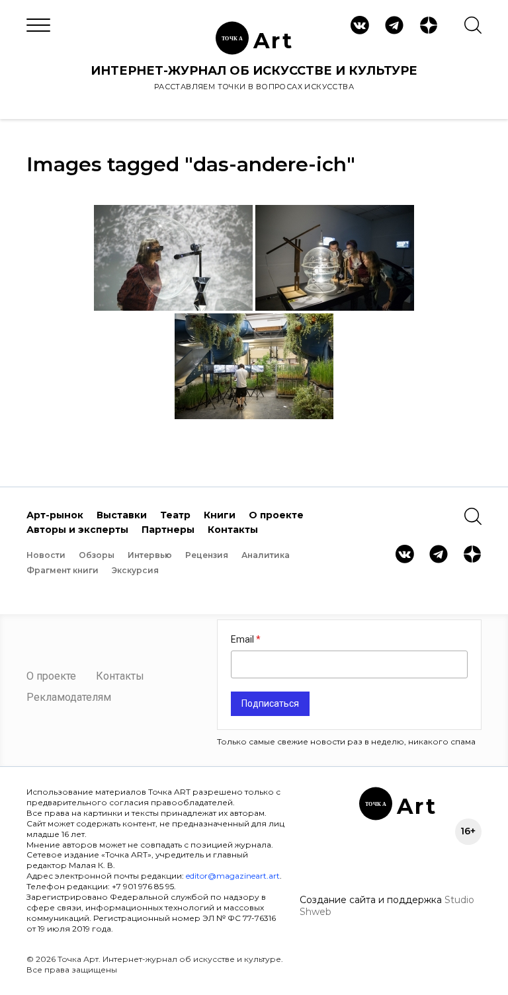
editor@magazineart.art (233, 876)
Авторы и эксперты (77, 530)
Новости (45, 555)
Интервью (150, 555)
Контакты (233, 530)
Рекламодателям (68, 697)
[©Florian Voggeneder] (173, 258)
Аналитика (265, 555)
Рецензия (206, 555)
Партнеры (168, 530)
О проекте (276, 515)
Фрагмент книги (62, 570)
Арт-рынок (54, 515)
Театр (175, 515)
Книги (219, 515)
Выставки (122, 515)
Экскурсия (135, 570)
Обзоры (96, 555)
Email (243, 639)
